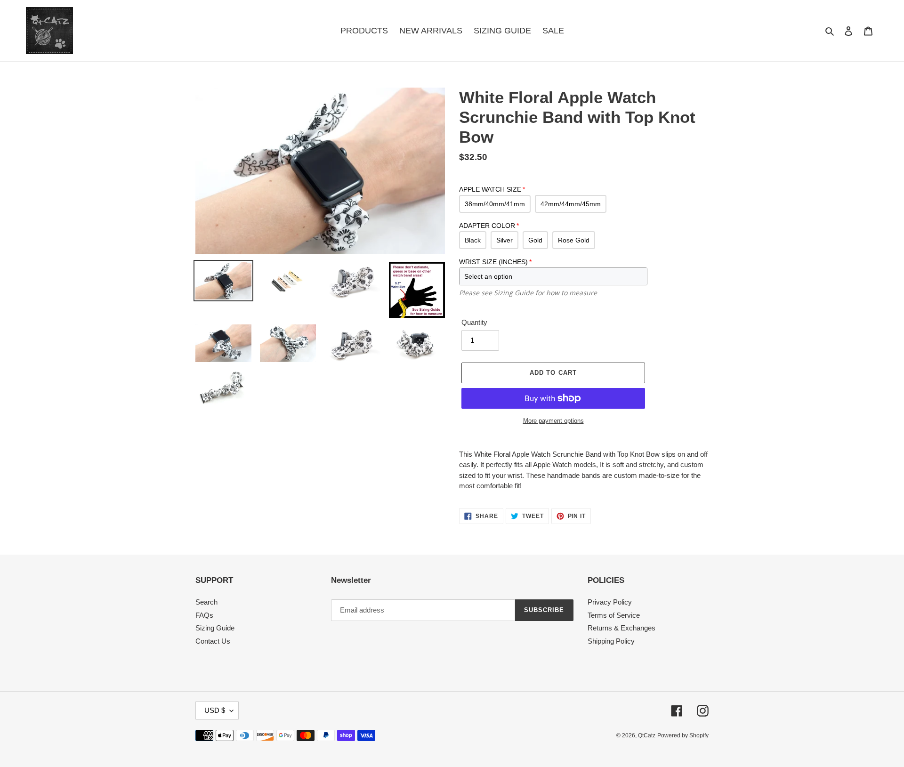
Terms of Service (614, 615)
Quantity (474, 322)
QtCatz (646, 735)
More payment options (553, 420)
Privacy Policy (610, 602)
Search (206, 602)
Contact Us (212, 641)
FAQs (204, 615)
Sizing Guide (214, 628)
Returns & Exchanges (621, 628)
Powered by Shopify (683, 735)
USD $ (214, 710)
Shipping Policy (611, 641)
